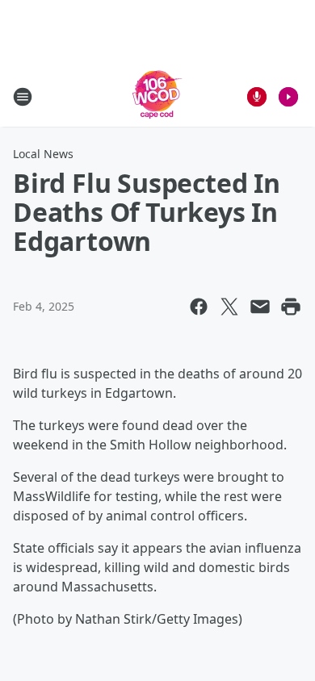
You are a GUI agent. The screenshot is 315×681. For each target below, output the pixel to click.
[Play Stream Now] (288, 97)
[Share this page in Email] (260, 306)
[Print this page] (290, 306)
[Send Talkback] (257, 97)
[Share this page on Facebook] (198, 306)
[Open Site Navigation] (22, 97)
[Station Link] (157, 96)
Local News (43, 153)
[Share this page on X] (229, 306)
